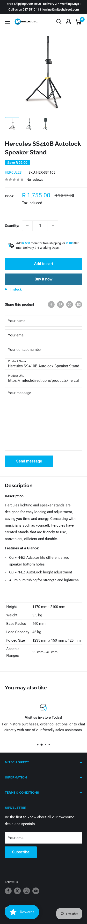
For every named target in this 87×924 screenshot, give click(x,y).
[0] (78, 21)
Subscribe (20, 852)
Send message (29, 461)
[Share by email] (78, 304)
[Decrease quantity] (27, 226)
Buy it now (43, 279)
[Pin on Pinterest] (60, 304)
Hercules (13, 172)
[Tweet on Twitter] (69, 304)
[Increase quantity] (53, 226)
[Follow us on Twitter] (17, 891)
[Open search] (59, 21)
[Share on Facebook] (51, 304)
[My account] (68, 21)
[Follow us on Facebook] (8, 891)
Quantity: (12, 226)
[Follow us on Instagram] (26, 891)
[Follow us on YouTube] (35, 891)
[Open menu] (7, 22)
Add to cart (43, 263)
